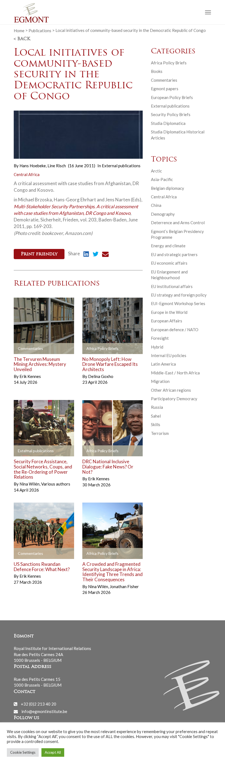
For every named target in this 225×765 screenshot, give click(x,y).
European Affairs (166, 320)
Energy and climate (168, 245)
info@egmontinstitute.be (44, 711)
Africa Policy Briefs (169, 62)
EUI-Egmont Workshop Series (178, 303)
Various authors (55, 483)
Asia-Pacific (162, 179)
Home (19, 30)
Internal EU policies (168, 355)
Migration (160, 381)
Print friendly (39, 254)
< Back (22, 39)
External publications (121, 165)
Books (156, 71)
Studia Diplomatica (168, 123)
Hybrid (157, 346)
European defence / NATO (174, 329)
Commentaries (164, 80)
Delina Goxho (100, 376)
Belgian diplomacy (167, 188)
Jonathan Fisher (124, 586)
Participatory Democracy (174, 398)
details (26, 348)
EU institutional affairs (172, 286)
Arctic (156, 170)
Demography (163, 214)
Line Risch (56, 165)
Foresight (160, 338)
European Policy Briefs (172, 97)
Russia (157, 407)
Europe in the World (169, 312)
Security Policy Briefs (170, 114)
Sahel (156, 415)
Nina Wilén (29, 483)
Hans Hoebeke (33, 165)
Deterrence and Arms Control (178, 222)
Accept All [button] (53, 752)
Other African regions (171, 390)
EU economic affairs (169, 263)
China (156, 205)
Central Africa (27, 174)
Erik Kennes (30, 376)
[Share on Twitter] (95, 254)
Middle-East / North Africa (175, 372)
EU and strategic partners (174, 254)
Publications (40, 30)
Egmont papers (164, 88)
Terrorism (160, 433)
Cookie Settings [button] (22, 752)
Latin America (163, 363)
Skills (155, 424)
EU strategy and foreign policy (179, 294)
